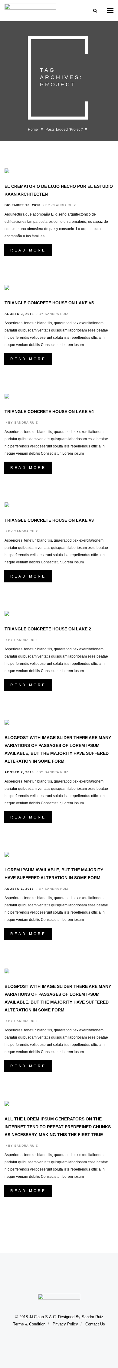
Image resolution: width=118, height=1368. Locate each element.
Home (33, 129)
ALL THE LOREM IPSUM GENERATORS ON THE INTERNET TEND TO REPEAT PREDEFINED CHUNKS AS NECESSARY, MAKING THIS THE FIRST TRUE (58, 1127)
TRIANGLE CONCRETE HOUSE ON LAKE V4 (49, 411)
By (60, 205)
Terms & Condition (29, 1324)
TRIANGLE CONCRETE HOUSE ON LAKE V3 (49, 520)
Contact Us (95, 1324)
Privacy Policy (65, 1324)
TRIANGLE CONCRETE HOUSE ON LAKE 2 (48, 628)
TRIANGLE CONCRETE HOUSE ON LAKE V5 (49, 302)
